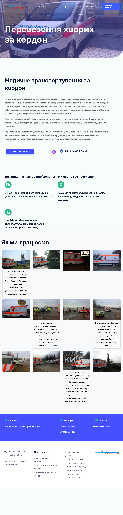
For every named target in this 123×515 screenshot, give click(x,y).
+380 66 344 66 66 (76, 151)
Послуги (54, 6)
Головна (42, 6)
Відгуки (78, 6)
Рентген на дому (75, 459)
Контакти (90, 6)
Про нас (67, 6)
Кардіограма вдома (76, 463)
